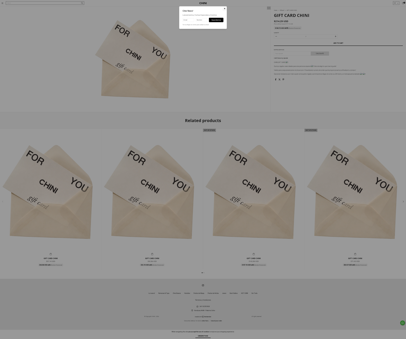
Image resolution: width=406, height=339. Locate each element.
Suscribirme (216, 20)
